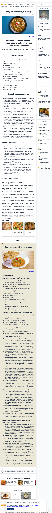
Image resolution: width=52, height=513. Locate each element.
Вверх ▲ (46, 512)
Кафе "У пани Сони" (42, 60)
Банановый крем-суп (44, 130)
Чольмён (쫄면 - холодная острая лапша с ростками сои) (44, 126)
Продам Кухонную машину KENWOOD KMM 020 (43, 97)
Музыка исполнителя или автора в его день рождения (44, 40)
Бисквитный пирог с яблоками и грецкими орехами (43, 158)
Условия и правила (11, 512)
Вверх (2, 468)
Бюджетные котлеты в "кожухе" (44, 117)
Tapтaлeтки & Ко (42, 26)
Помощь (5, 512)
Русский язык (41, 44)
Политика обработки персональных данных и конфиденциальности (26, 512)
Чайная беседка (41, 82)
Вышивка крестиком (43, 85)
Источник (31, 36)
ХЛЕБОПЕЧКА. (7, 1)
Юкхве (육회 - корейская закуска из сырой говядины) (43, 135)
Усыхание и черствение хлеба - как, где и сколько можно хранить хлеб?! (44, 103)
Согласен (10, 509)
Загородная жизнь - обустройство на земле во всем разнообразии (43, 78)
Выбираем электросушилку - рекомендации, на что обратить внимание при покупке (43, 54)
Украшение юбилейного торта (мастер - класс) (44, 19)
